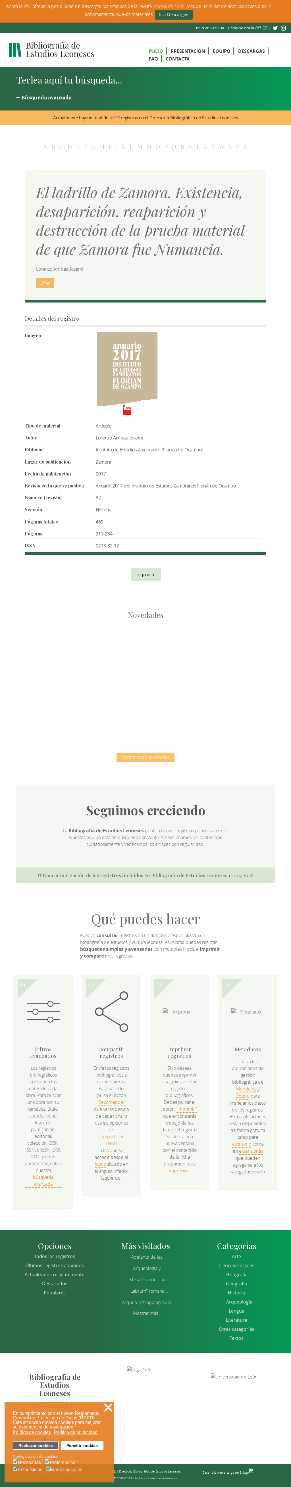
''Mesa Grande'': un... (148, 1280)
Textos (237, 1338)
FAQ (153, 59)
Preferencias (62, 1462)
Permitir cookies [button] (82, 1445)
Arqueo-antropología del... (148, 1302)
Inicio (156, 51)
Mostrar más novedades (145, 757)
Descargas (251, 51)
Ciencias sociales (236, 1265)
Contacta (178, 59)
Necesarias (29, 1462)
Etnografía (236, 1274)
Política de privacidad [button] (75, 1432)
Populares (55, 1293)
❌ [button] (108, 1407)
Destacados (54, 1283)
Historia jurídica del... (175, 651)
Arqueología (239, 1302)
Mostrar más (145, 1313)
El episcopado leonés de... (56, 651)
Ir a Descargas (173, 14)
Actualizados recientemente (54, 1274)
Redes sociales (66, 1469)
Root (65, 661)
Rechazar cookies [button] (35, 1445)
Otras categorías (236, 1329)
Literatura (236, 1320)
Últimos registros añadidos (55, 1265)
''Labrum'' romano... (148, 1291)
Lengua (236, 1311)
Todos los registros (54, 1256)
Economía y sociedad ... (145, 709)
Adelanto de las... (148, 1257)
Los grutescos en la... (115, 651)
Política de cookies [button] (32, 1432)
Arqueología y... (148, 1268)
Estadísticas (30, 1469)
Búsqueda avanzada (46, 97)
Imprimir (145, 574)
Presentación (188, 51)
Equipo (221, 51)
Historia (236, 1293)
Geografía (236, 1283)
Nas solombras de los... (235, 651)
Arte (236, 1256)
